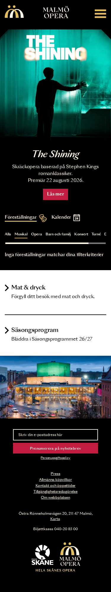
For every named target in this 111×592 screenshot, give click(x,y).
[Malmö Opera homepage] (14, 12)
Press (55, 474)
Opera (36, 234)
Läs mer (55, 194)
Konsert (81, 234)
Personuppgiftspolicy (55, 457)
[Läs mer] (55, 85)
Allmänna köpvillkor (55, 479)
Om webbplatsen (55, 497)
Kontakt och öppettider (56, 485)
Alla (8, 234)
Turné (96, 234)
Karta (55, 519)
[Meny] (100, 13)
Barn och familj (58, 234)
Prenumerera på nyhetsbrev (55, 448)
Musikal (21, 234)
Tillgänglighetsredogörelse (55, 491)
